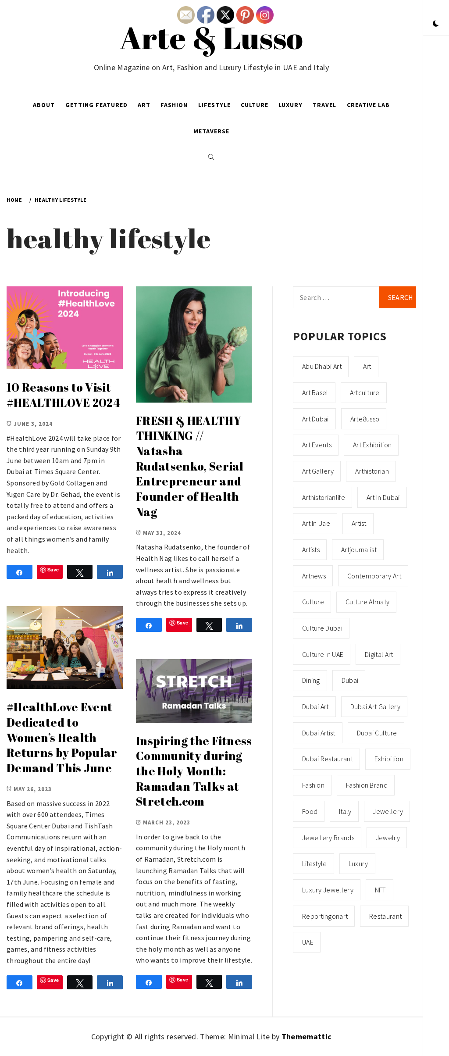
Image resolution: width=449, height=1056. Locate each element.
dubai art (315, 706)
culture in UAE (322, 654)
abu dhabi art (322, 366)
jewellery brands (328, 837)
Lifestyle (214, 105)
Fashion (174, 105)
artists (311, 549)
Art (144, 105)
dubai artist (318, 732)
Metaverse (211, 131)
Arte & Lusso (211, 37)
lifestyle (314, 863)
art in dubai (383, 497)
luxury (358, 863)
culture (313, 601)
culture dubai (322, 628)
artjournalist (359, 549)
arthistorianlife (323, 497)
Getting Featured (96, 105)
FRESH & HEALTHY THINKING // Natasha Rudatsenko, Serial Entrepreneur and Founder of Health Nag (190, 466)
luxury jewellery (327, 889)
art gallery (318, 471)
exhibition (388, 758)
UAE (308, 942)
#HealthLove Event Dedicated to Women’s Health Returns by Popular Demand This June (62, 737)
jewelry (388, 837)
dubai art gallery (375, 706)
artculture (365, 392)
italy (345, 811)
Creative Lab (368, 105)
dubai (350, 680)
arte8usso (365, 418)
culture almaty (367, 601)
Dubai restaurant (327, 758)
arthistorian (372, 471)
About (44, 105)
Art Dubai (315, 418)
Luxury (290, 105)
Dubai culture (377, 732)
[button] (436, 24)
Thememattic (307, 1036)
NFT (380, 889)
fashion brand (367, 785)
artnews (314, 575)
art (367, 366)
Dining (311, 680)
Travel (324, 105)
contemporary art (374, 575)
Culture (254, 105)
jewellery (388, 811)
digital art (379, 654)
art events (316, 444)
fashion (313, 785)
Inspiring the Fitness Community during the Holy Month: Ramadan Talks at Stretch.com (194, 771)
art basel (315, 392)
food (309, 811)
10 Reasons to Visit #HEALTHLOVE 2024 (64, 394)
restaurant (385, 916)
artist (359, 523)
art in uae (316, 523)
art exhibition (372, 444)
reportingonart (325, 916)
